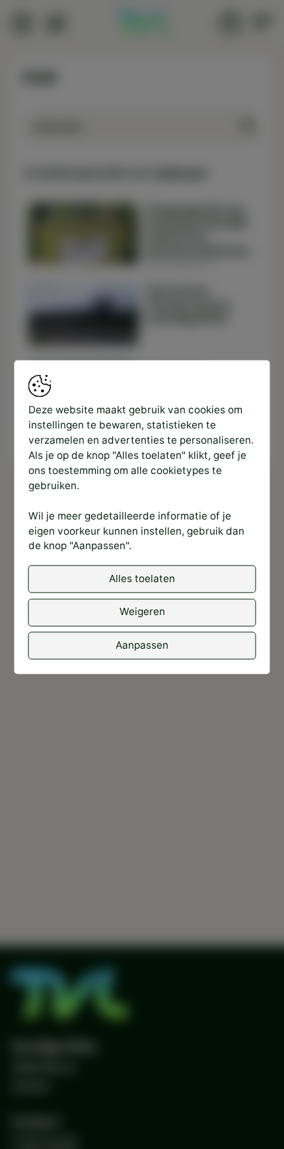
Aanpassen (142, 645)
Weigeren (142, 612)
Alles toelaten (142, 578)
